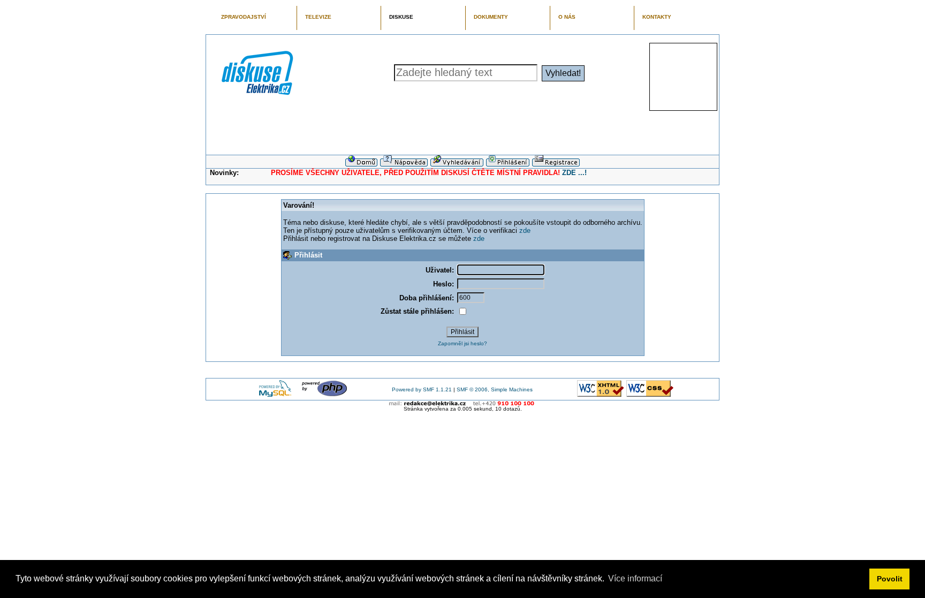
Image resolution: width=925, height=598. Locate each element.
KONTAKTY (656, 17)
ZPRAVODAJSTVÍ (243, 17)
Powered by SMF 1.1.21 (422, 389)
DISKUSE (401, 17)
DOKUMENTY (491, 17)
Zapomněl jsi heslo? (462, 343)
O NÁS (566, 17)
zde (524, 230)
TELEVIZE (318, 17)
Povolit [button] (890, 578)
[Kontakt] (463, 403)
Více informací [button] (635, 578)
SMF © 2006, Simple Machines (495, 389)
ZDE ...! (574, 173)
